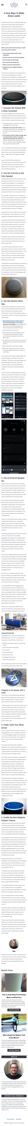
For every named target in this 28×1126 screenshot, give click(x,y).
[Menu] (2, 5)
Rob (14, 951)
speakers (18, 585)
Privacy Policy (10, 1119)
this (17, 523)
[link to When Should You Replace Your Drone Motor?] (14, 1023)
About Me (18, 1119)
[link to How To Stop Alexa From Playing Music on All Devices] (14, 982)
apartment (4, 538)
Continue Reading (14, 1010)
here (6, 933)
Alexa (21, 360)
